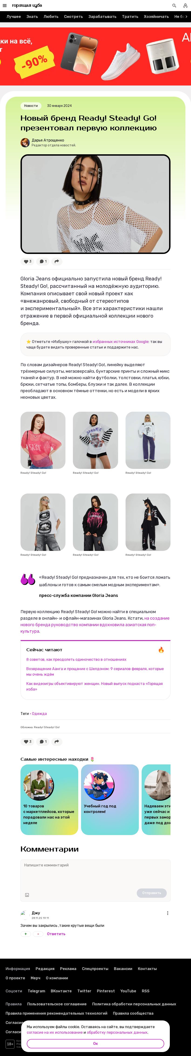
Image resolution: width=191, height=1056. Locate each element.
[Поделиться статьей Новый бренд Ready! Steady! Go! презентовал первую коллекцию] (56, 262)
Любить (51, 16)
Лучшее (14, 16)
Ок (95, 1043)
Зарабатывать (102, 16)
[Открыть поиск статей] (174, 5)
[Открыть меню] (168, 913)
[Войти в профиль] (185, 5)
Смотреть (73, 16)
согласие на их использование (55, 1032)
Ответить (56, 934)
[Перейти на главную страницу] (27, 5)
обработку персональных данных (117, 1032)
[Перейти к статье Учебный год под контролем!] (110, 799)
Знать (32, 16)
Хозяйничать (156, 16)
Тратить (130, 16)
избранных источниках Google (120, 341)
